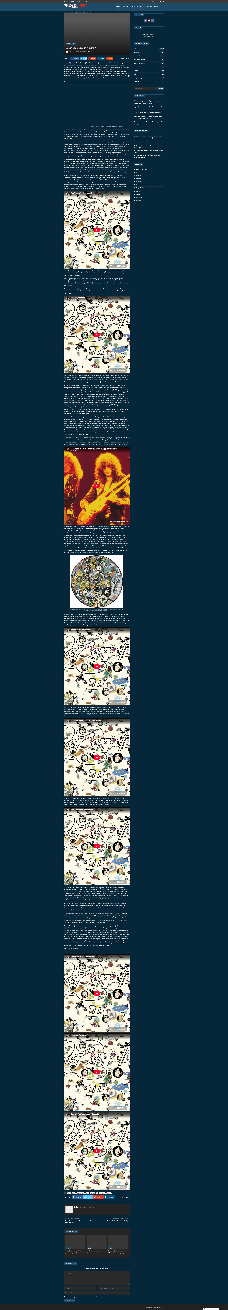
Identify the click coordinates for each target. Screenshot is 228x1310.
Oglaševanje (72, 1)
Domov (65, 1)
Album (73, 1193)
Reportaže (135, 6)
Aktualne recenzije (139, 59)
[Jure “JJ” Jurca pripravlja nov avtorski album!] (97, 1242)
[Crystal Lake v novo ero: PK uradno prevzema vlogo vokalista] (75, 1242)
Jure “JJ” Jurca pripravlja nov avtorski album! (147, 112)
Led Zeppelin (102, 1193)
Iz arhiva (136, 74)
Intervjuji (157, 6)
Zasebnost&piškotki (211, 1309)
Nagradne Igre (138, 78)
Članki (142, 6)
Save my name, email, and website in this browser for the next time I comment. (89, 1297)
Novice (118, 6)
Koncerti (149, 6)
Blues (87, 1193)
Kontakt (85, 1)
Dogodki (136, 81)
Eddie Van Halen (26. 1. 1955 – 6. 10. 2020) (114, 1221)
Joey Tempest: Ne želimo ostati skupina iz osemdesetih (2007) (148, 137)
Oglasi (138, 194)
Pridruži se (79, 1)
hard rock (93, 1193)
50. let (69, 1193)
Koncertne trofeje (139, 63)
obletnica (109, 1193)
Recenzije (126, 6)
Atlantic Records (80, 1193)
